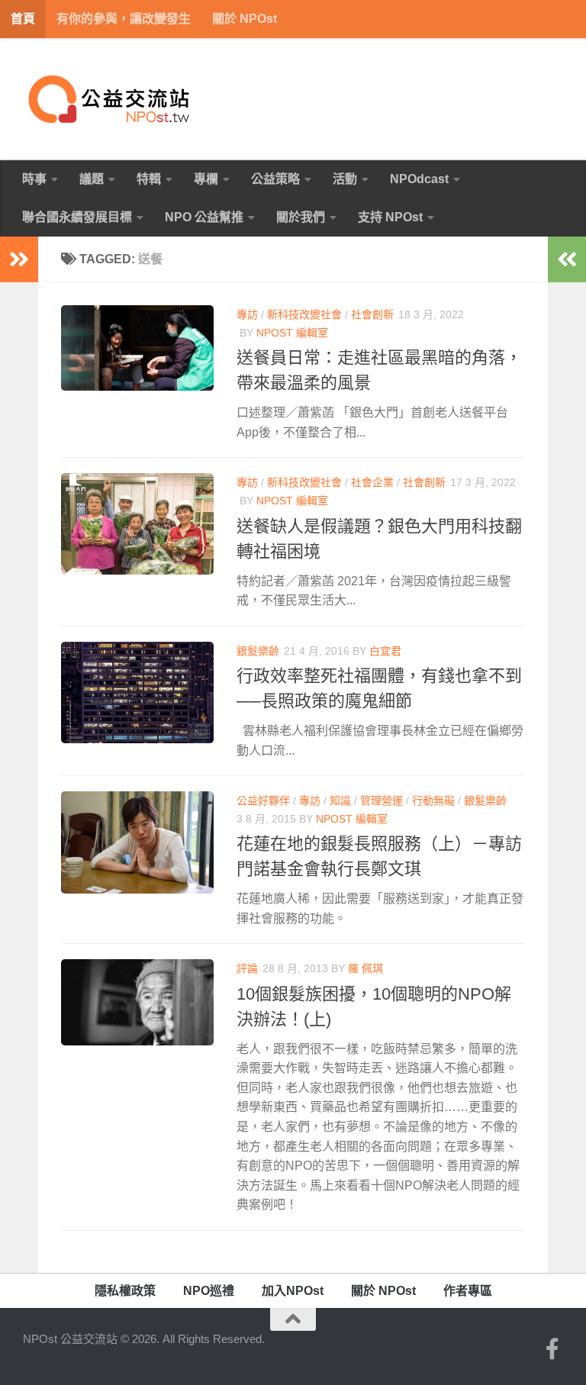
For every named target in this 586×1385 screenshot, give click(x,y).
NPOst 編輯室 (292, 333)
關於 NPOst (244, 18)
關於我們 (300, 217)
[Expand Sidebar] (19, 259)
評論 (247, 968)
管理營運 (381, 800)
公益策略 (275, 178)
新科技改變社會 (304, 314)
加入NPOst (293, 1290)
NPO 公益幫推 (204, 217)
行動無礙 (433, 800)
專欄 (206, 178)
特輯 (149, 178)
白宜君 (385, 651)
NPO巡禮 (208, 1290)
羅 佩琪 (365, 968)
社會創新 (372, 314)
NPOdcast (419, 178)
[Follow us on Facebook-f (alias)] (552, 1349)
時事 (34, 178)
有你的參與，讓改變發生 (123, 18)
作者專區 (467, 1290)
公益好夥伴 (263, 800)
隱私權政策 (125, 1290)
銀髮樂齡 (258, 651)
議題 (91, 178)
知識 (340, 800)
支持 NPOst (390, 217)
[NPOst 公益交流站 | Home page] (110, 99)
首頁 (23, 18)
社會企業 (372, 482)
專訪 (247, 314)
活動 (345, 178)
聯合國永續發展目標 (77, 217)
